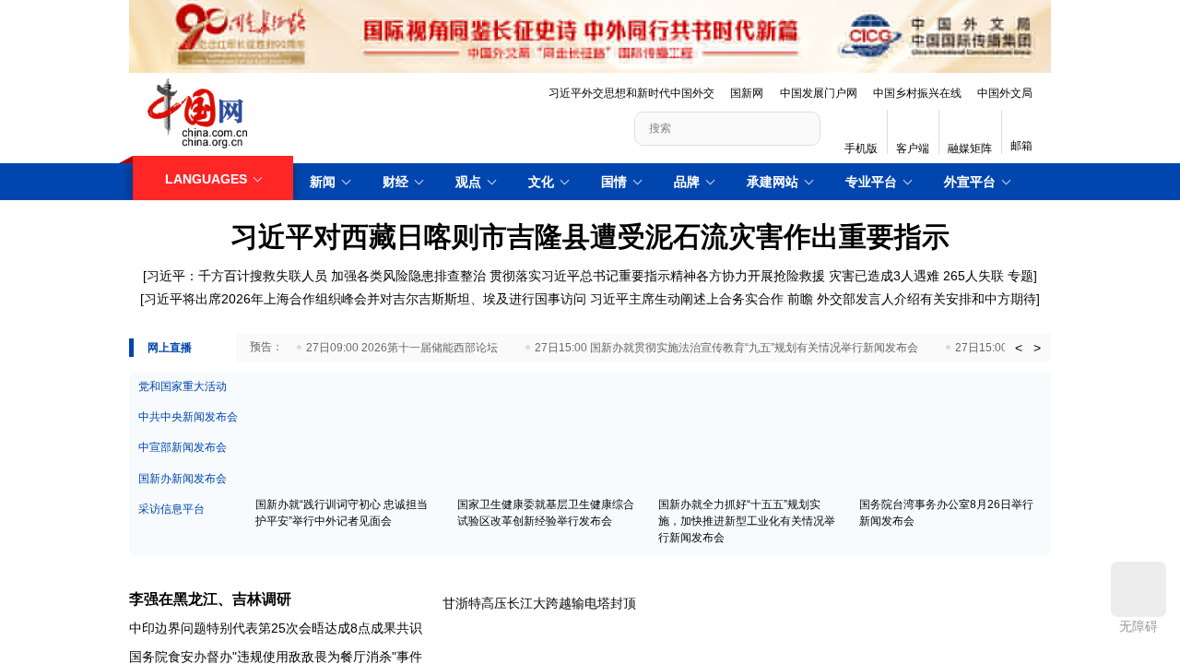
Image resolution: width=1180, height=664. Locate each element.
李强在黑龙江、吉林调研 (210, 594)
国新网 (746, 93)
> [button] (1037, 343)
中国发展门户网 (818, 93)
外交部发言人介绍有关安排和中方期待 (926, 298)
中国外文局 (1004, 93)
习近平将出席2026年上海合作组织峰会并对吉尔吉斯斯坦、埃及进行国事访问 (365, 298)
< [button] (1018, 343)
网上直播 (170, 343)
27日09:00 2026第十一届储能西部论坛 (402, 343)
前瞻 (800, 298)
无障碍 (1138, 626)
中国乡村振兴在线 (917, 93)
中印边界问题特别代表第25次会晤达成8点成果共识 (275, 623)
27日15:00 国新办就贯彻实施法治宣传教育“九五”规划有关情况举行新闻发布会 (726, 343)
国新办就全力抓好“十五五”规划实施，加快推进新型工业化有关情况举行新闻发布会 (746, 516)
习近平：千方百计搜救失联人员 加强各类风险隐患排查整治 (316, 275)
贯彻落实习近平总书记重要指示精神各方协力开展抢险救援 (657, 275)
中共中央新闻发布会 (188, 412)
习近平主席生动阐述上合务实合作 (687, 298)
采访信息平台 (171, 504)
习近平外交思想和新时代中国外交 (631, 93)
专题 (1020, 275)
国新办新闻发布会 (182, 474)
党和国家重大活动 (182, 381)
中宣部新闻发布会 (182, 442)
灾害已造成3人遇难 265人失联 (916, 275)
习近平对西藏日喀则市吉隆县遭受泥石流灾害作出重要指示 (590, 236)
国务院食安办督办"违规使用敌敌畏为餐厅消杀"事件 (275, 652)
